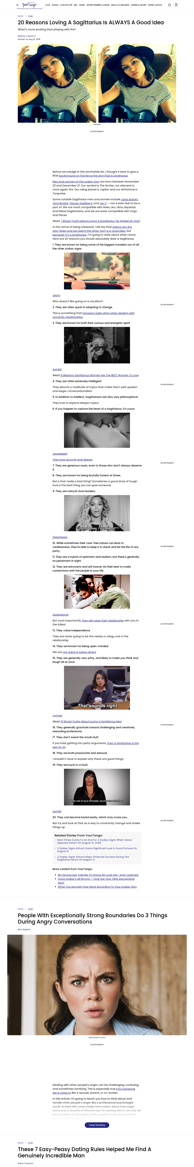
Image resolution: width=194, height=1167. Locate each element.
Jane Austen (129, 199)
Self (75, 5)
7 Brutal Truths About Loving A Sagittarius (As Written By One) (100, 221)
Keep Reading (97, 1125)
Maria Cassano (25, 1163)
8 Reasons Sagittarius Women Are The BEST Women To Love (99, 375)
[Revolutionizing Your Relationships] (29, 4)
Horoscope (66, 5)
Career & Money (139, 5)
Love (47, 5)
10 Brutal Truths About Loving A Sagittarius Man (91, 721)
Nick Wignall (24, 929)
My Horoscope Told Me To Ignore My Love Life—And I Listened (98, 875)
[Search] (169, 4)
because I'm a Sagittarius (69, 235)
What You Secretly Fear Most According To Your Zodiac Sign (97, 887)
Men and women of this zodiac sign (76, 181)
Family (82, 5)
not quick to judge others (79, 652)
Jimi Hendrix (60, 203)
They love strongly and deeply (73, 459)
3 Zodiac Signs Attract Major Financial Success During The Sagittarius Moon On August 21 (93, 858)
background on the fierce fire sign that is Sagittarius (93, 176)
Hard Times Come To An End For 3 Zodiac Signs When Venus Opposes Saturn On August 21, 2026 (94, 841)
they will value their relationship (103, 620)
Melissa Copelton (27, 36)
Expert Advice (155, 5)
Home (20, 16)
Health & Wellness (120, 5)
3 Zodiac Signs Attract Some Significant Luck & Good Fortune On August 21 (97, 850)
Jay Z (103, 203)
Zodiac (55, 5)
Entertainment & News (98, 5)
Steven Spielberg (81, 203)
